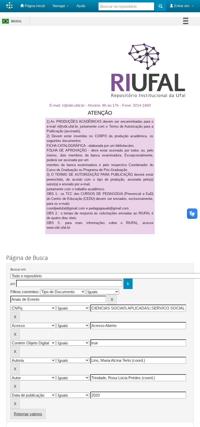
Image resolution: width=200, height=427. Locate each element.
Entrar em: (182, 6)
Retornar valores (28, 414)
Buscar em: (18, 269)
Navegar (59, 6)
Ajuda (81, 6)
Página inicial (34, 6)
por (12, 284)
